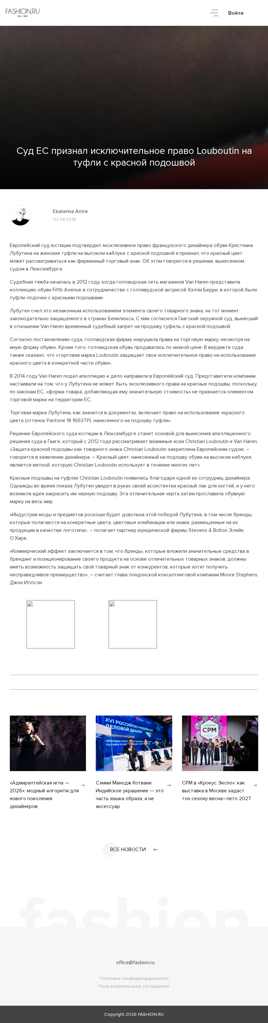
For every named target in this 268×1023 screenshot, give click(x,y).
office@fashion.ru (135, 962)
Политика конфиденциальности (134, 978)
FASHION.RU (151, 1014)
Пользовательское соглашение (134, 986)
